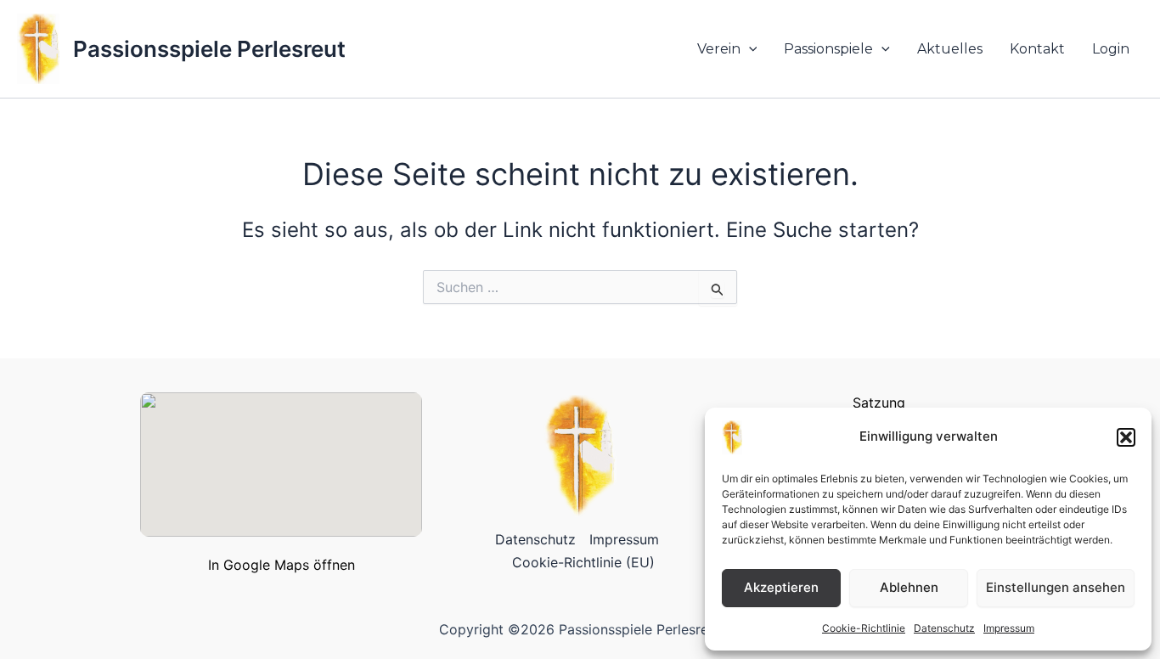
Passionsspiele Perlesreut (209, 49)
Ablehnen (909, 587)
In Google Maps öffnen (281, 564)
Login (1110, 49)
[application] (748, 49)
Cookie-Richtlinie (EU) (583, 562)
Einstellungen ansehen (1055, 587)
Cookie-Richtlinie (863, 628)
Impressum (1008, 628)
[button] (1126, 437)
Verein (718, 49)
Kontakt (1037, 49)
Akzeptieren (781, 587)
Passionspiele (828, 49)
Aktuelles (950, 49)
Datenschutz (944, 628)
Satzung (879, 402)
